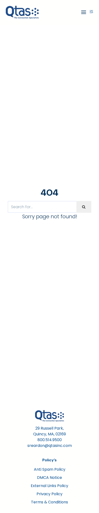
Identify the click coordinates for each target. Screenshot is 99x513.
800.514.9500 (49, 440)
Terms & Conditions (49, 502)
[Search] (83, 207)
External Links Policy (49, 485)
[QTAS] (22, 12)
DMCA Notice (49, 477)
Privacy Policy (49, 494)
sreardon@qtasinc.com (49, 445)
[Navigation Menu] (84, 12)
